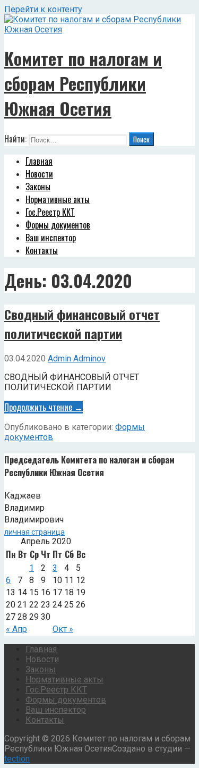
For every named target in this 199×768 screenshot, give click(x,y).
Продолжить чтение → (43, 407)
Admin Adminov (77, 358)
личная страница (34, 532)
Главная (39, 161)
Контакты (41, 250)
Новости (39, 173)
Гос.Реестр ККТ (50, 212)
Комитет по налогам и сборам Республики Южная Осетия (83, 83)
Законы (37, 186)
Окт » (63, 629)
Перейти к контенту (43, 9)
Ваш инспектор (50, 237)
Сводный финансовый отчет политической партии (82, 324)
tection (17, 759)
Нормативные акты (57, 199)
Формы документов (57, 224)
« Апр (16, 629)
